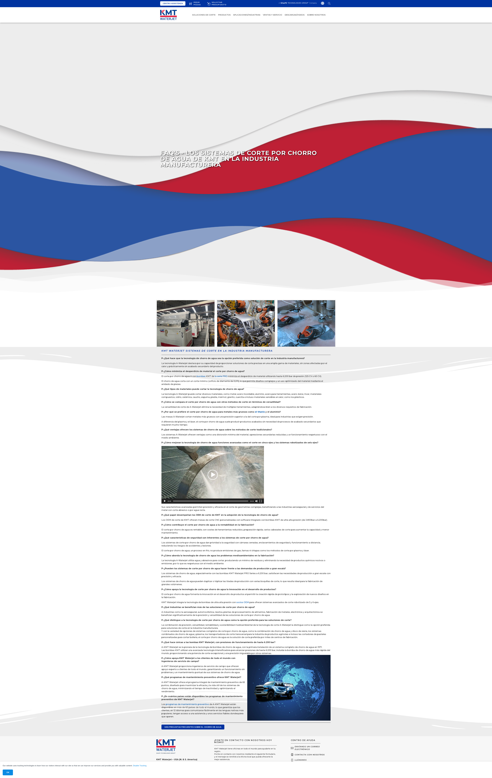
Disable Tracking (139, 766)
